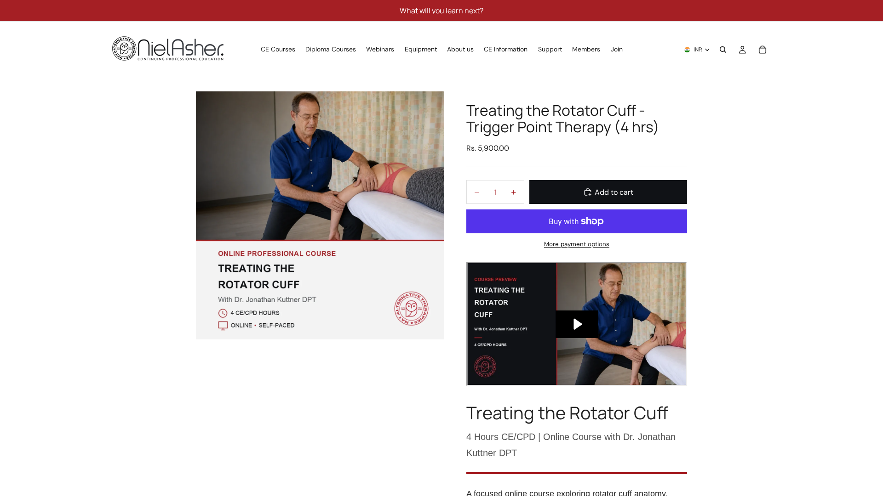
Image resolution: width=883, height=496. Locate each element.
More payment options (576, 244)
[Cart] (762, 49)
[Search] (723, 49)
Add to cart (614, 192)
